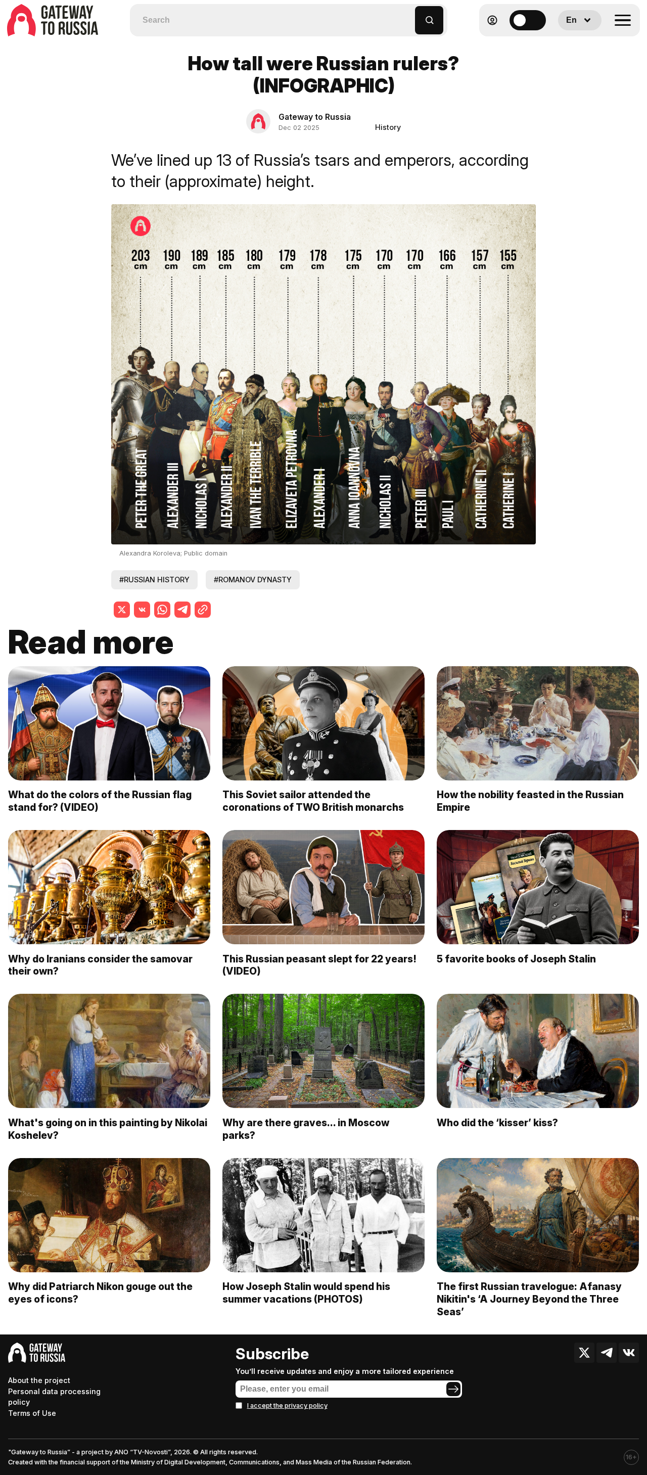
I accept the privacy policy (287, 1405)
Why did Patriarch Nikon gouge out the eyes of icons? (100, 1292)
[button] (407, 15)
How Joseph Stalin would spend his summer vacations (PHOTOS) (306, 1292)
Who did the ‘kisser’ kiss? (497, 1123)
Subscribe (272, 1354)
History (388, 127)
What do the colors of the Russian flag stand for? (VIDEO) (100, 801)
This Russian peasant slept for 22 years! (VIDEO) (319, 965)
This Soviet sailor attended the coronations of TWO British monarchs (313, 801)
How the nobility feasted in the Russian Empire (530, 801)
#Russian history (154, 579)
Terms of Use (32, 1413)
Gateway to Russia (315, 117)
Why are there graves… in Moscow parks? (305, 1129)
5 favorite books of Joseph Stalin (516, 959)
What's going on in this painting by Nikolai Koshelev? (107, 1129)
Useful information (567, 44)
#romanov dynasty (253, 579)
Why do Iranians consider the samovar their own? (100, 965)
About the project (39, 1380)
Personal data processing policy (54, 1397)
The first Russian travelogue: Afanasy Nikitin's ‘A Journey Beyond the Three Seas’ (529, 1299)
